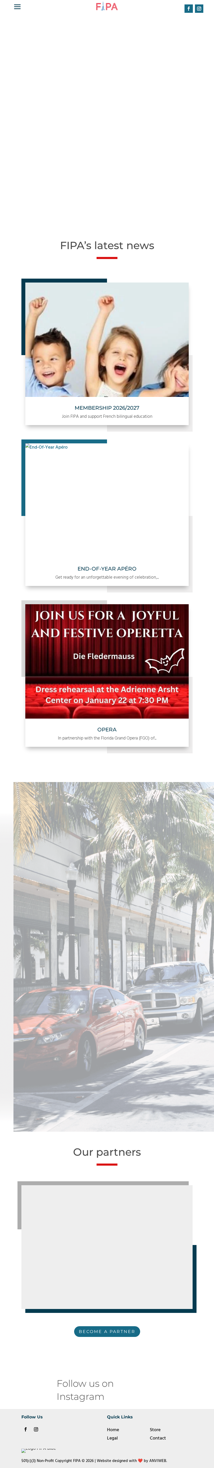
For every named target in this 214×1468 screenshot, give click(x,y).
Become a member (105, 147)
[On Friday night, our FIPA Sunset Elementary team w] (187, 1387)
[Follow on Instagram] (199, 8)
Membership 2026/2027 (107, 408)
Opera (107, 729)
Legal (112, 1438)
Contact (158, 1438)
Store (155, 1430)
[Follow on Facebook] (189, 8)
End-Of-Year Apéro (107, 569)
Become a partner (107, 1331)
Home (113, 1430)
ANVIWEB (157, 1461)
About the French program (107, 1092)
